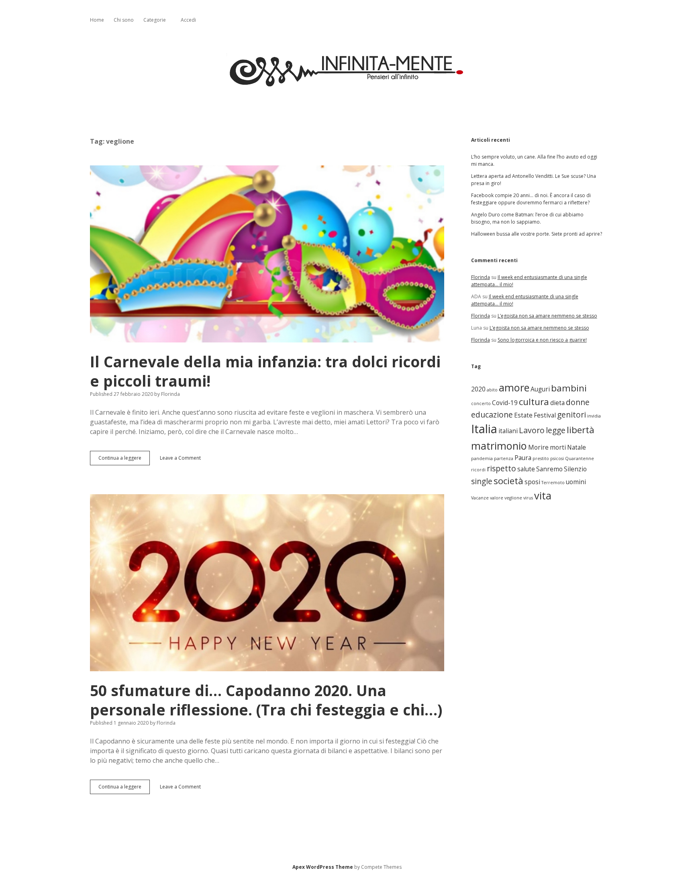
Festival (545, 415)
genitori (571, 414)
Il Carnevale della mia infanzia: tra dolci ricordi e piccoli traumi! (267, 253)
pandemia (482, 458)
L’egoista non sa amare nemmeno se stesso (547, 315)
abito (492, 390)
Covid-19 (505, 403)
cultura (534, 401)
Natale (576, 447)
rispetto (501, 468)
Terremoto (553, 482)
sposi (532, 482)
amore (514, 387)
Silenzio (575, 469)
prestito (541, 458)
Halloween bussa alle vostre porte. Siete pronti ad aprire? (536, 233)
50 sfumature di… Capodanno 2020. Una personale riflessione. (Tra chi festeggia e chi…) (267, 582)
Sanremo (549, 469)
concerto (481, 403)
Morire (538, 447)
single (481, 481)
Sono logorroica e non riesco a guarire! (542, 339)
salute (526, 469)
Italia (484, 429)
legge (555, 430)
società (508, 481)
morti (558, 447)
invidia (594, 416)
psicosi (557, 458)
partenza (503, 458)
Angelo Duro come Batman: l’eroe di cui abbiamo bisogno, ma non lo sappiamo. (527, 218)
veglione (513, 498)
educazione (492, 414)
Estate (523, 415)
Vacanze (480, 498)
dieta (557, 403)
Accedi (188, 19)
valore (496, 498)
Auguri (540, 389)
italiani (508, 431)
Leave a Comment (180, 457)
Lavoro (532, 430)
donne (578, 402)
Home (97, 19)
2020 (478, 389)
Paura (522, 458)
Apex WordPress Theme (322, 867)
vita (542, 495)
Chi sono (124, 19)
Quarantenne (579, 458)
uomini (576, 482)
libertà (580, 430)
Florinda (480, 277)
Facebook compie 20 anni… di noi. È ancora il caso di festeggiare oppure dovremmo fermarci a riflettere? (531, 199)
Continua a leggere (122, 459)
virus (528, 498)
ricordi (478, 470)
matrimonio (499, 445)
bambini (569, 388)
